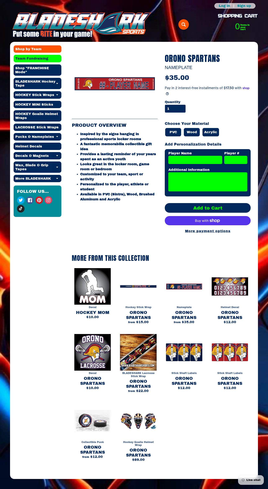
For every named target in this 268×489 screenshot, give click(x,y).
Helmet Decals (28, 146)
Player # (231, 153)
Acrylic (210, 132)
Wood (192, 132)
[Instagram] (48, 200)
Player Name (180, 153)
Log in (224, 6)
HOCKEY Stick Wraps (38, 96)
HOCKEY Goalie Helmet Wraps (36, 116)
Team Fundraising (31, 58)
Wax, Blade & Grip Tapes (38, 167)
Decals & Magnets (38, 156)
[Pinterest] (39, 200)
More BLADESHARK (38, 179)
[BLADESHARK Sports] (81, 24)
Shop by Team (28, 49)
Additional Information (189, 170)
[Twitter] (20, 200)
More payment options (208, 231)
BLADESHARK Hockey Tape (38, 84)
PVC (173, 132)
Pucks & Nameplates (38, 137)
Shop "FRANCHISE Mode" (32, 70)
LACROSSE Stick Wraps (38, 128)
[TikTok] (20, 208)
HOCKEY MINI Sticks (34, 104)
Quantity (172, 102)
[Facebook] (30, 200)
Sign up (244, 6)
